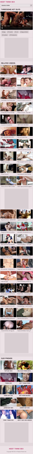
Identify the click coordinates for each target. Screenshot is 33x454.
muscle (11, 32)
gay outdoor (25, 32)
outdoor (5, 35)
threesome (14, 35)
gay (4, 32)
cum (17, 32)
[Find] (31, 5)
